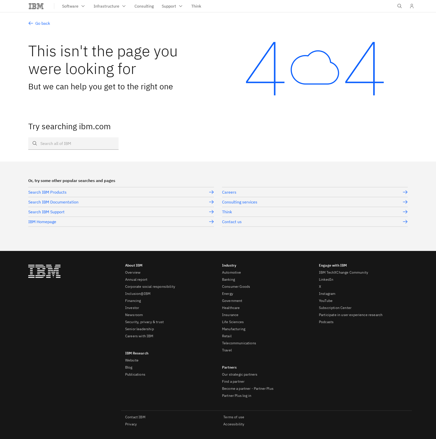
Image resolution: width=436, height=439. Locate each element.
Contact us (232, 221)
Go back (42, 23)
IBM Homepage (42, 221)
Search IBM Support (46, 211)
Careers (229, 192)
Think (227, 211)
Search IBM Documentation (53, 201)
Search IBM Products (47, 192)
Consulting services (239, 201)
